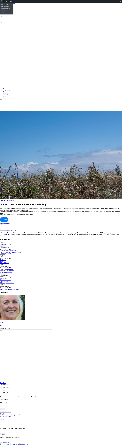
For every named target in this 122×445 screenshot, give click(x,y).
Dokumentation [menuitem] (5, 6)
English (17, 444)
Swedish (7, 444)
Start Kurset (3, 383)
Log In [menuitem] (5, 1)
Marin (1, 322)
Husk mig (4, 406)
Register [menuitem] (10, 1)
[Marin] (12, 319)
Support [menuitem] (3, 10)
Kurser (5, 88)
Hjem (8, 90)
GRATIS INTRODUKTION (8, 200)
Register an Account (5, 416)
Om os (5, 91)
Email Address (4, 399)
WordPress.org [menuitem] (4, 4)
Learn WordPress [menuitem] (5, 8)
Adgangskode (3, 403)
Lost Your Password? (5, 412)
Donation (4, 219)
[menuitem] (1, 1)
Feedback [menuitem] (3, 13)
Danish (7, 442)
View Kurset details (5, 223)
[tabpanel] (61, 234)
